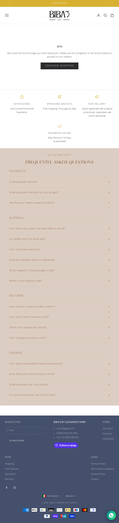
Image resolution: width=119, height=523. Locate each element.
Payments (10, 474)
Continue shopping (59, 66)
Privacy (95, 479)
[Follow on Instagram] (14, 487)
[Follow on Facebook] (6, 487)
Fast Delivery (12, 469)
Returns (9, 479)
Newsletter (108, 439)
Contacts (107, 434)
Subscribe (17, 440)
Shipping (9, 464)
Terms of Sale (98, 464)
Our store (107, 429)
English (69, 496)
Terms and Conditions (102, 469)
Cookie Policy (98, 474)
